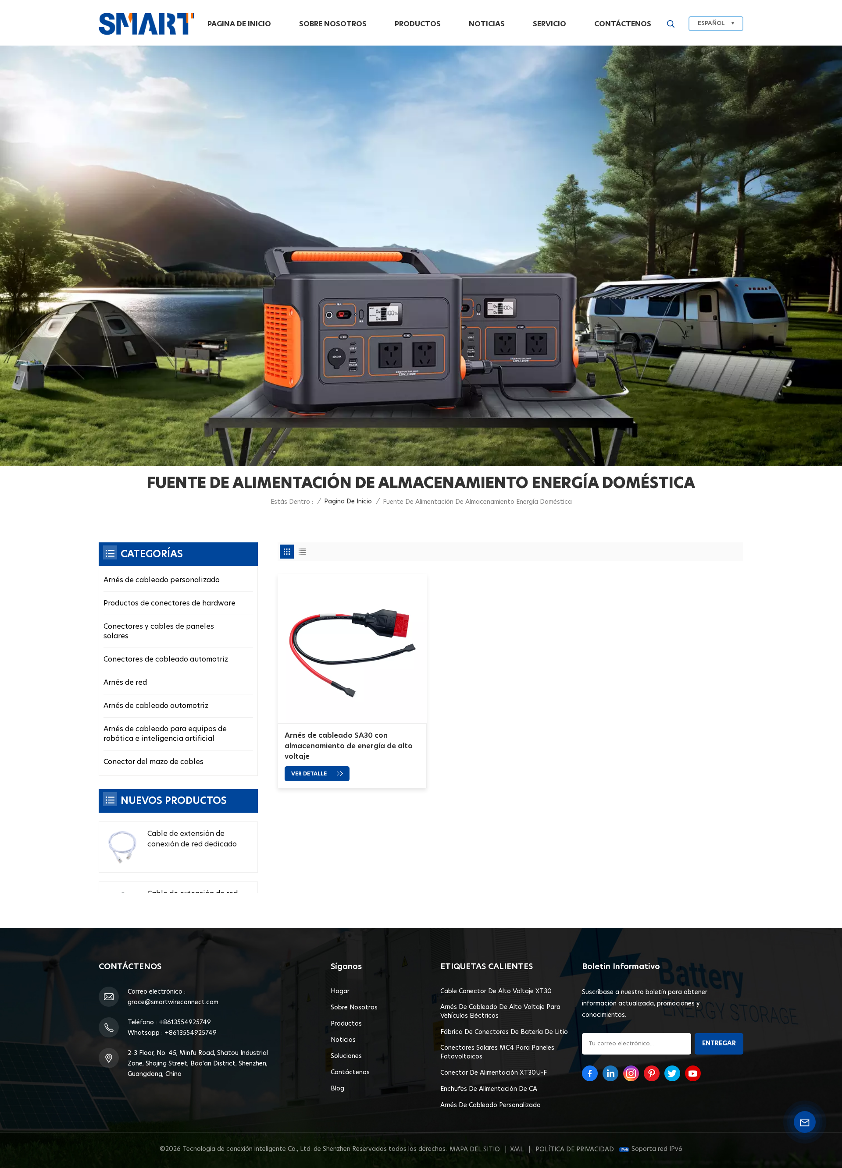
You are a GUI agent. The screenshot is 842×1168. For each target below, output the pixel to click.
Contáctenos (622, 24)
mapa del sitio (475, 1150)
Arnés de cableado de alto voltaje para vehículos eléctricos (500, 1011)
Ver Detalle (309, 773)
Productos (418, 24)
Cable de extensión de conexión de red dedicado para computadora (192, 839)
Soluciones (346, 1056)
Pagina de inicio (239, 24)
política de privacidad (574, 1150)
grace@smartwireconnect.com (173, 1002)
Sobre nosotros (333, 24)
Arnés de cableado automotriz (155, 705)
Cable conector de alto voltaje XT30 (496, 991)
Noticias (487, 24)
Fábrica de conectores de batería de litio (504, 1032)
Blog (337, 1089)
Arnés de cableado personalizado (161, 580)
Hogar (340, 991)
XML (517, 1150)
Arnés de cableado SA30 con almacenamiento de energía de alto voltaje (349, 746)
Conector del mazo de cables (153, 761)
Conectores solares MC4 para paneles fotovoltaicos (497, 1052)
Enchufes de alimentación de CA (488, 1089)
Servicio (549, 24)
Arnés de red (125, 682)
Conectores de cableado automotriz (165, 659)
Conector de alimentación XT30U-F (493, 1073)
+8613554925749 (185, 1022)
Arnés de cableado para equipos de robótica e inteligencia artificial (165, 734)
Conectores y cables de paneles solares (158, 631)
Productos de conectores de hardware (169, 603)
